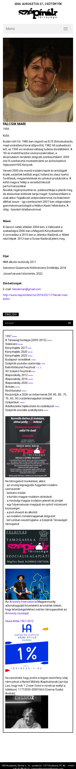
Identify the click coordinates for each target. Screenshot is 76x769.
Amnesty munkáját (17, 613)
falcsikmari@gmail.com (26, 289)
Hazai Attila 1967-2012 (19, 621)
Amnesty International (23, 601)
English (11, 314)
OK (69, 323)
